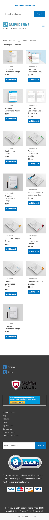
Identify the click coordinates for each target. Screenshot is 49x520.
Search (39, 14)
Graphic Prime (9, 412)
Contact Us (7, 429)
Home (5, 40)
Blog (4, 415)
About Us (6, 419)
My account (8, 425)
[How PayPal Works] (24, 400)
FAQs (5, 422)
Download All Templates (24, 5)
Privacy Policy (9, 432)
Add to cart (11, 80)
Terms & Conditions (11, 435)
